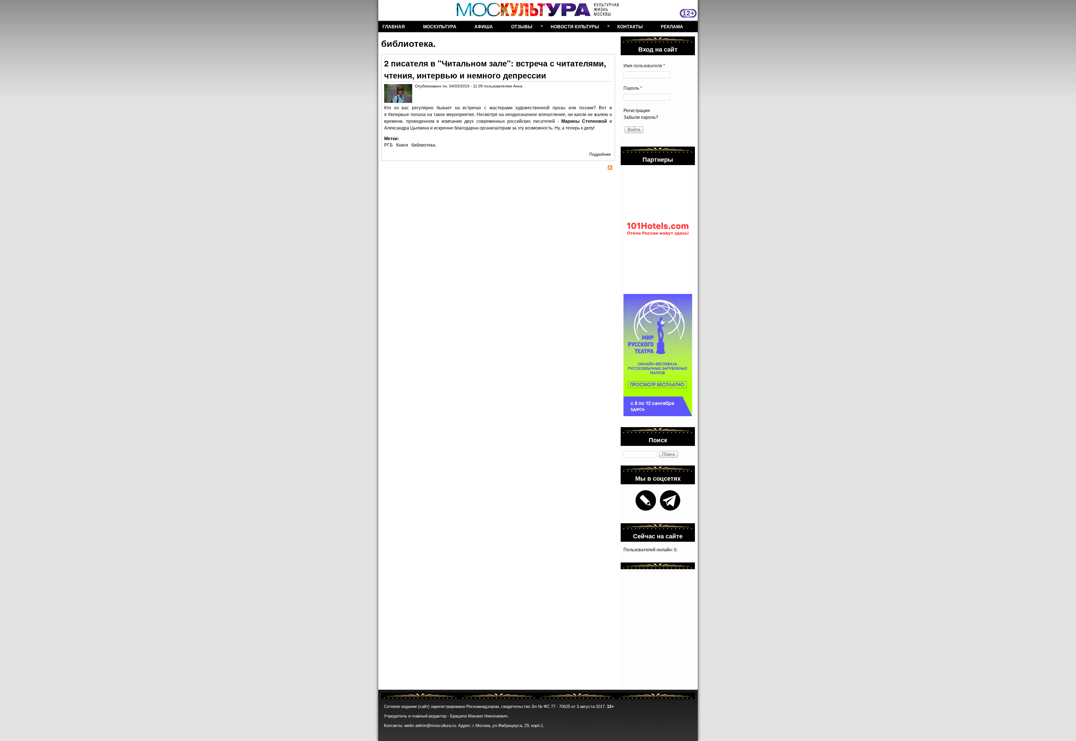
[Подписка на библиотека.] (498, 168)
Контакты (630, 26)
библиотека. (423, 145)
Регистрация (636, 110)
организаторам (495, 128)
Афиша (483, 26)
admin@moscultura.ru (435, 725)
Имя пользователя (644, 65)
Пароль (632, 88)
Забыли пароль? (640, 117)
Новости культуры (572, 27)
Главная (393, 26)
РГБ (388, 145)
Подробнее (600, 154)
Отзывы (519, 27)
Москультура (439, 26)
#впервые (398, 114)
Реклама (672, 26)
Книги (402, 145)
